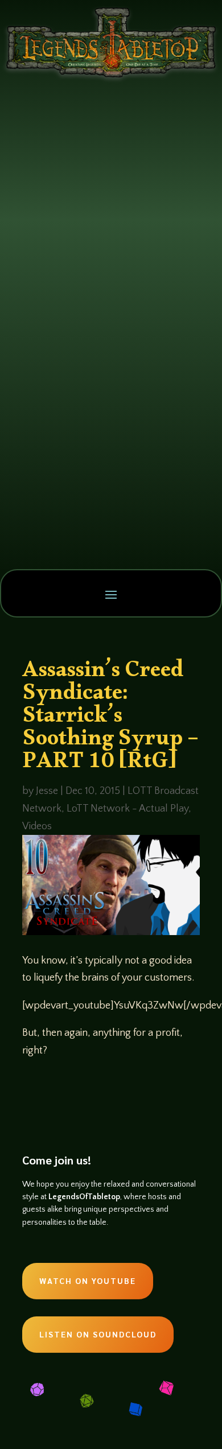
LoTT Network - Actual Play (127, 808)
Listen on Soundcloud (98, 1334)
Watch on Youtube (87, 1280)
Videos (37, 826)
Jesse (47, 791)
